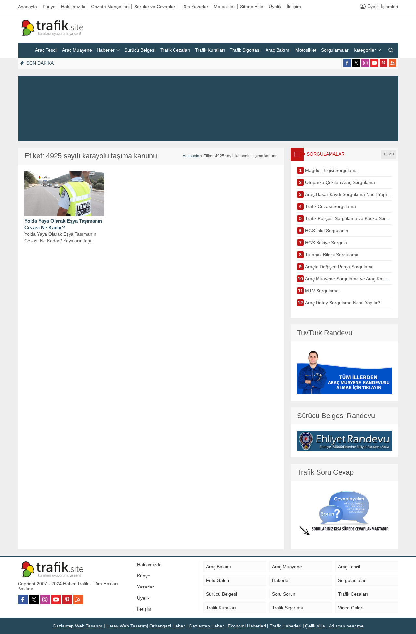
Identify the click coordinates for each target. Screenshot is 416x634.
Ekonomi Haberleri (247, 625)
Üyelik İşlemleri (382, 6)
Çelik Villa (315, 625)
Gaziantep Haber (206, 625)
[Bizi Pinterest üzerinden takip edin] (383, 63)
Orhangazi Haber (167, 625)
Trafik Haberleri (285, 625)
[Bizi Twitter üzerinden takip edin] (356, 63)
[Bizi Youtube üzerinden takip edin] (374, 63)
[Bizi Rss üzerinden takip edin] (392, 63)
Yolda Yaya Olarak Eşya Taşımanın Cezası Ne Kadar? (63, 224)
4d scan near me (346, 625)
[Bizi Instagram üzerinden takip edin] (365, 63)
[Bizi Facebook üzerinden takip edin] (347, 63)
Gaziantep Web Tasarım (77, 625)
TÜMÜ (389, 154)
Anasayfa (191, 156)
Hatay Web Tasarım (126, 625)
